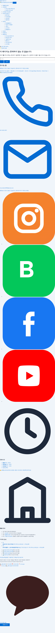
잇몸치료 (7, 19)
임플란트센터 (6, 5)
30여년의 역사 (8, 37)
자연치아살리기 (6, 13)
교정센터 (5, 7)
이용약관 (11, 557)
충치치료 (7, 15)
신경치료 (7, 18)
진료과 (4, 21)
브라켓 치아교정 (9, 10)
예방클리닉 (7, 29)
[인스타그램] (29, 244)
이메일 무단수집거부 (18, 557)
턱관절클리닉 (8, 23)
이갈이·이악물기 (9, 24)
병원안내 (5, 34)
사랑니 (6, 26)
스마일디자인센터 (7, 11)
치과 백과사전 (8, 42)
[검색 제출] (2, 61)
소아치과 (7, 28)
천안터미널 (8, 550)
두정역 (8, 553)
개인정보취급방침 (4, 557)
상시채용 (7, 44)
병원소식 (7, 40)
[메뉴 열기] (14, 3)
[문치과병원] (6, 2)
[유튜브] (29, 401)
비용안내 (5, 32)
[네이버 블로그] (29, 296)
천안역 (5, 553)
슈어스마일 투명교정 (10, 8)
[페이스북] (29, 349)
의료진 (4, 31)
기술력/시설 (8, 39)
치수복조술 (7, 16)
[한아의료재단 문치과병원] (6, 72)
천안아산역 (6, 554)
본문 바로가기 (3, 0)
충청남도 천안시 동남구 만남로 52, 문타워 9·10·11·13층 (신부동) (14, 68)
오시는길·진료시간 (9, 36)
